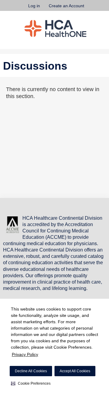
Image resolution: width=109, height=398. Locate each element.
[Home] (55, 28)
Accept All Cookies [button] (75, 371)
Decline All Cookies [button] (31, 371)
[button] (31, 383)
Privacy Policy (25, 354)
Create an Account (66, 6)
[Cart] (91, 8)
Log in (34, 6)
